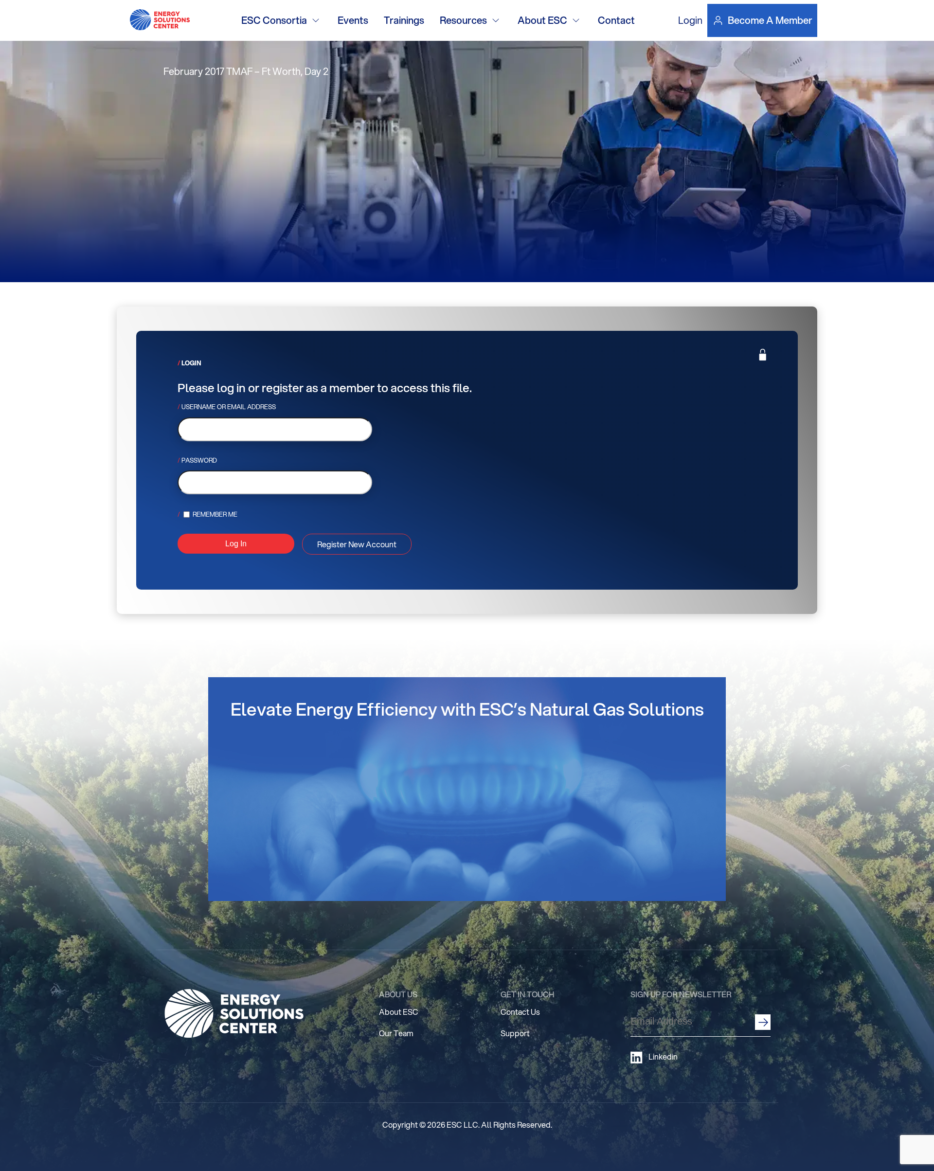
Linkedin (663, 1056)
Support (515, 1033)
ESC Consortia (274, 20)
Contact (616, 20)
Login (690, 20)
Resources (463, 20)
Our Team (396, 1033)
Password (199, 460)
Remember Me (214, 514)
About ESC (542, 20)
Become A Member (770, 20)
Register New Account (356, 544)
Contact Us (520, 1011)
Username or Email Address (228, 406)
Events (353, 20)
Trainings (404, 20)
